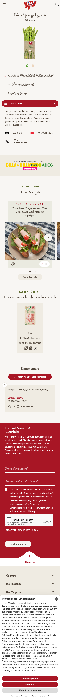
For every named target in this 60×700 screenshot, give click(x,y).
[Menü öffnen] (4, 4)
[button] (48, 237)
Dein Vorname (16, 469)
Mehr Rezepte (30, 277)
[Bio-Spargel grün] (27, 65)
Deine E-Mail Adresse (21, 481)
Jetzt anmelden (18, 544)
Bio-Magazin (13, 592)
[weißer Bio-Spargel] (33, 65)
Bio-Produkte (14, 583)
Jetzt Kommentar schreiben (32, 377)
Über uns (11, 575)
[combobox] (30, 103)
